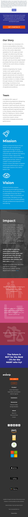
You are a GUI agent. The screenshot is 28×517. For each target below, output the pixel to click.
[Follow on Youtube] (14, 425)
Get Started (13, 27)
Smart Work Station (14, 389)
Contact (14, 417)
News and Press (14, 415)
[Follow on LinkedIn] (11, 425)
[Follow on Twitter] (19, 425)
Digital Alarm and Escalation (14, 391)
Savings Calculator (14, 406)
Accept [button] (14, 10)
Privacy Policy (14, 513)
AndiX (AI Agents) (14, 393)
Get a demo (13, 379)
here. (17, 270)
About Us (14, 413)
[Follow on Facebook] (9, 425)
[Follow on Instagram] (17, 425)
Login (13, 383)
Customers (14, 397)
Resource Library (14, 404)
